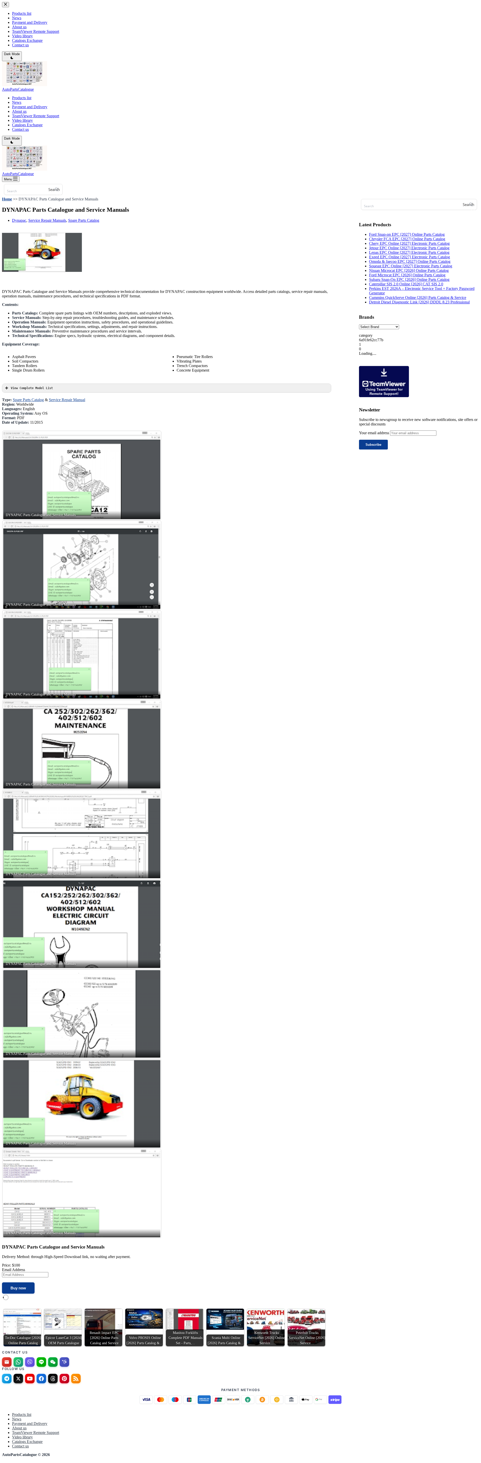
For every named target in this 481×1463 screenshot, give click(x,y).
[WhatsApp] (18, 1362)
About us (19, 111)
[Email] (7, 1362)
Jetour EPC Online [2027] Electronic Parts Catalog (409, 248)
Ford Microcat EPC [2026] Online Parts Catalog (407, 275)
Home (7, 199)
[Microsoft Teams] (64, 1362)
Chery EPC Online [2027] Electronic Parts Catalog (409, 243)
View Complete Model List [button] (32, 388)
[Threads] (53, 1378)
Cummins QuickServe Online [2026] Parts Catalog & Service (417, 297)
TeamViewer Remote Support (35, 116)
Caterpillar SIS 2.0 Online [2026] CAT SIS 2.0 (406, 284)
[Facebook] (41, 1378)
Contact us (20, 129)
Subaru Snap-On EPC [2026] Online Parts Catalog (409, 279)
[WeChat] (53, 1362)
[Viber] (30, 1362)
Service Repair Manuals (47, 220)
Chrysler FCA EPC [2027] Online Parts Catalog (407, 239)
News (16, 102)
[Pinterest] (64, 1378)
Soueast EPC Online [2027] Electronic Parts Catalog (410, 266)
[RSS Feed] (76, 1378)
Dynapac (19, 220)
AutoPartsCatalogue (18, 89)
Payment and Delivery (29, 107)
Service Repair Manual (67, 400)
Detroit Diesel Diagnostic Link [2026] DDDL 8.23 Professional (419, 302)
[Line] (41, 1362)
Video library (22, 120)
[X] (18, 1378)
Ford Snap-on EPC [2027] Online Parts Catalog (407, 234)
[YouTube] (30, 1378)
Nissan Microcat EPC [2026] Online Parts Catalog (409, 270)
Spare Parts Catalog (83, 220)
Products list (21, 98)
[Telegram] (7, 1378)
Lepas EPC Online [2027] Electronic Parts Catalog (409, 252)
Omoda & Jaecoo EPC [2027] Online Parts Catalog (409, 261)
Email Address (13, 1270)
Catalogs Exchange (27, 125)
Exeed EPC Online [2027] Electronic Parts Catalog (409, 257)
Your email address (374, 433)
